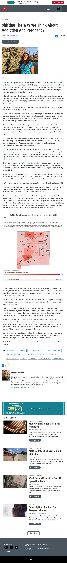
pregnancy (22, 350)
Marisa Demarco (13, 35)
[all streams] (64, 8)
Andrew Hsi (20, 354)
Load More (33, 533)
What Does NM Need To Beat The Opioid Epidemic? (46, 480)
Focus (23, 358)
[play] (4, 9)
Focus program (46, 168)
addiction (10, 354)
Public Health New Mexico (35, 421)
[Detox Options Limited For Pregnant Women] (15, 510)
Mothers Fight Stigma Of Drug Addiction (44, 425)
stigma (42, 354)
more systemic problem (55, 101)
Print (63, 36)
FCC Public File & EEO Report (30, 545)
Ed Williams (31, 457)
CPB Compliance (43, 544)
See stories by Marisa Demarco (22, 387)
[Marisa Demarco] (6, 375)
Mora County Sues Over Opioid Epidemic (45, 452)
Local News (5, 19)
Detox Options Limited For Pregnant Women (42, 509)
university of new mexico (36, 350)
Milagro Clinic (14, 152)
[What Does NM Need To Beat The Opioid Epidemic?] (15, 481)
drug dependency (45, 358)
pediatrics (32, 358)
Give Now (59, 3)
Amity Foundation (29, 163)
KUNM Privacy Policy (43, 548)
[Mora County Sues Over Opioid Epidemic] (15, 454)
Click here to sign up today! (41, 409)
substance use (58, 358)
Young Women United (54, 350)
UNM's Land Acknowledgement (30, 549)
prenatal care (32, 354)
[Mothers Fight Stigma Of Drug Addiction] (15, 427)
